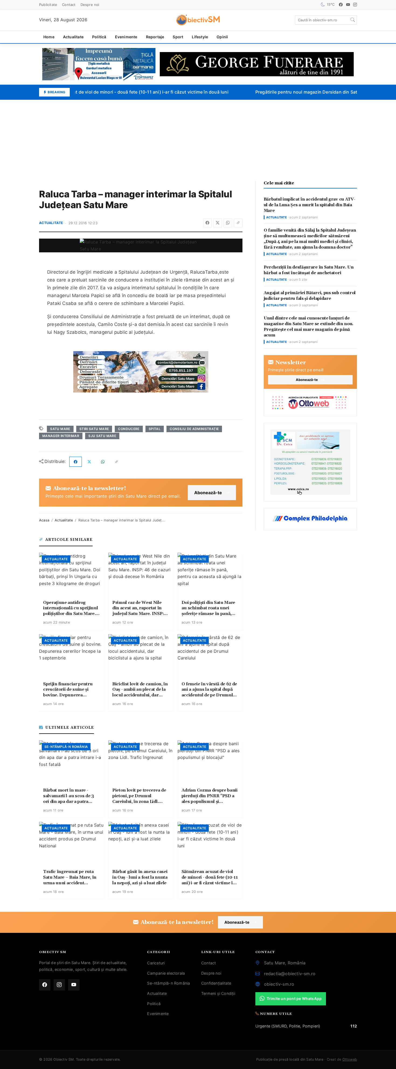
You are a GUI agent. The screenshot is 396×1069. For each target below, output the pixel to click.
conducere (128, 429)
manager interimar (60, 436)
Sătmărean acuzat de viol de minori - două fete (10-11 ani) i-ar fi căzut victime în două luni (128, 92)
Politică (99, 37)
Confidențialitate (216, 983)
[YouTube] (348, 5)
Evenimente (126, 37)
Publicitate (48, 4)
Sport (178, 37)
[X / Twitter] (217, 223)
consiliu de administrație (194, 429)
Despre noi (90, 4)
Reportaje (155, 37)
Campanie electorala (166, 973)
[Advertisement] (198, 140)
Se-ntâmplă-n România (168, 983)
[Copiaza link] (238, 223)
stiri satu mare (94, 429)
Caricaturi (156, 963)
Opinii (222, 37)
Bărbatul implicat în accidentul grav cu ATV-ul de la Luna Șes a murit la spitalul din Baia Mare (309, 205)
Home (48, 37)
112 (353, 1026)
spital (155, 429)
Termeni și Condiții (218, 993)
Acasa (44, 520)
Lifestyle (200, 37)
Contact (68, 4)
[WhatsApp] (228, 223)
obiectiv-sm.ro (279, 984)
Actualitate (73, 37)
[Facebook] (341, 5)
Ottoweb (349, 1059)
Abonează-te (208, 492)
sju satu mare (102, 436)
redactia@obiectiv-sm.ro (290, 973)
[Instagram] (355, 5)
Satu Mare (60, 429)
